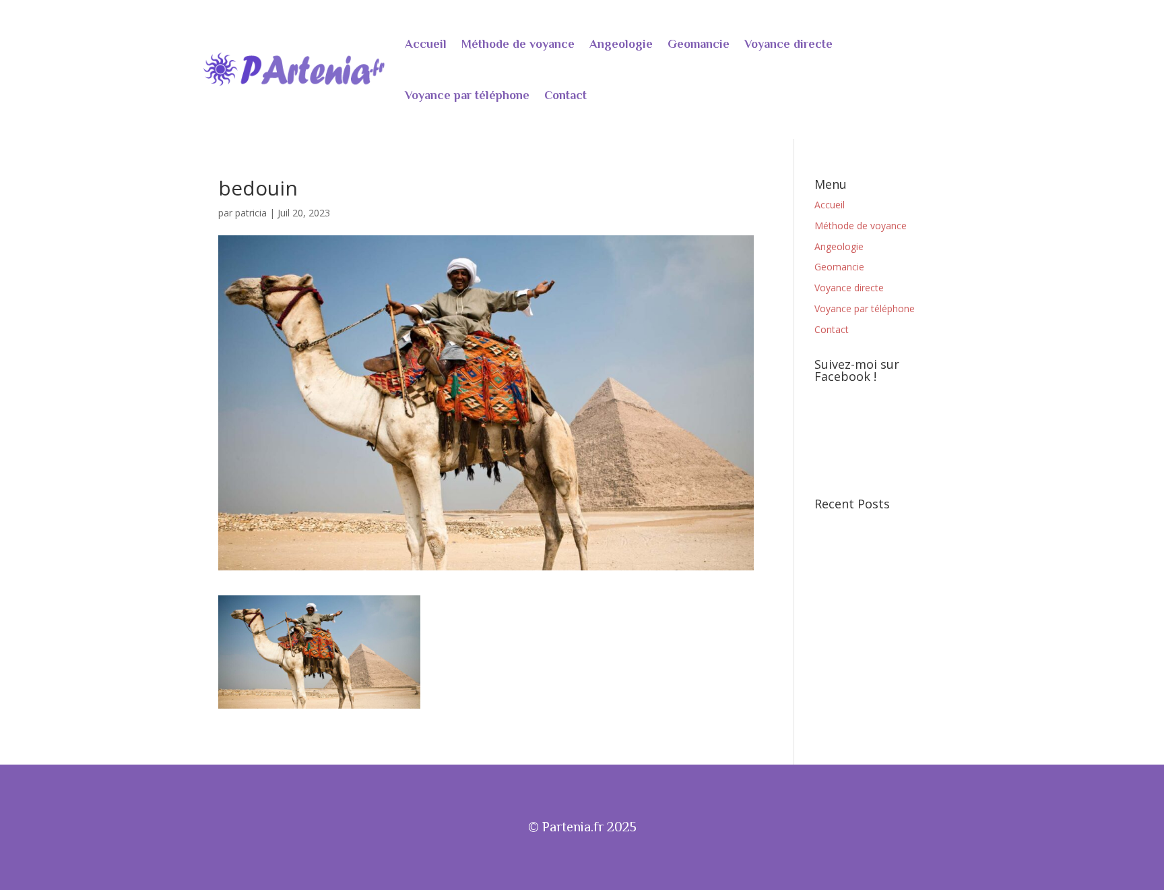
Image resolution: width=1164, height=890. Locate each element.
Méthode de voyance (518, 44)
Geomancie (699, 44)
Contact (565, 95)
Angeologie (621, 44)
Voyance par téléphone (467, 95)
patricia (251, 212)
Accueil (426, 44)
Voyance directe (788, 44)
